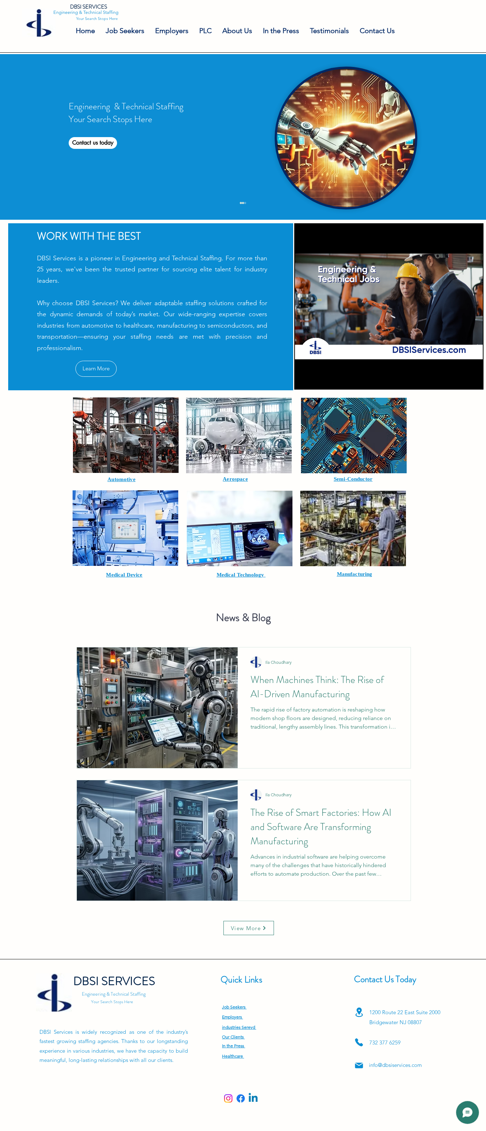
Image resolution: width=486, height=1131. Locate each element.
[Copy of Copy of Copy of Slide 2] (241, 203)
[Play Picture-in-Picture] (461, 379)
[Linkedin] (253, 1098)
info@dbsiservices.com (395, 1065)
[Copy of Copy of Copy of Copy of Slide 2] (243, 203)
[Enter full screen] (473, 379)
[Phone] (359, 1042)
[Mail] (359, 1065)
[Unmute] (316, 379)
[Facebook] (240, 1098)
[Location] (359, 1012)
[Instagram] (228, 1098)
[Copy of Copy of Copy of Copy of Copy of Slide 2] (245, 203)
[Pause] (304, 379)
